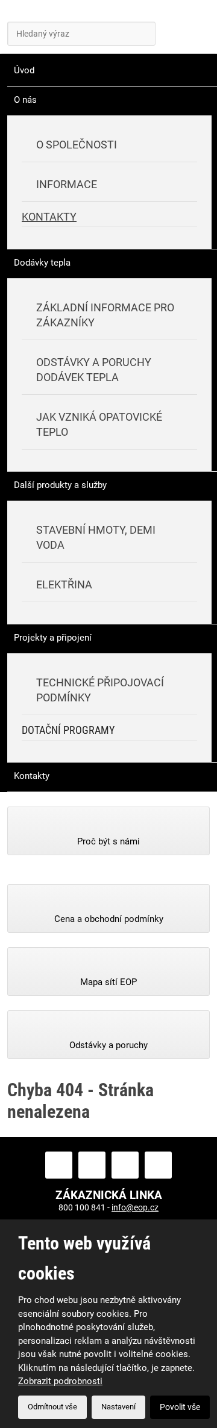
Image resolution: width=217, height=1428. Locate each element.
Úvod (24, 70)
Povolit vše (180, 1407)
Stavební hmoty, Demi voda (96, 537)
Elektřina (64, 584)
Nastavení (118, 1406)
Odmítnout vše (52, 1406)
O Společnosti (76, 144)
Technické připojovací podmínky (100, 690)
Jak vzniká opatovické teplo (99, 424)
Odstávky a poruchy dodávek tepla (93, 369)
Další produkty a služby (60, 485)
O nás (25, 99)
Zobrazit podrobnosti (60, 1381)
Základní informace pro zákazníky (105, 315)
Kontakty (49, 216)
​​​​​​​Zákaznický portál (137, 30)
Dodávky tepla (42, 262)
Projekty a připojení (53, 637)
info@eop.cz (135, 1207)
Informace (66, 184)
